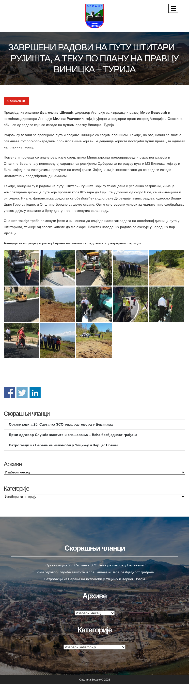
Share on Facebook (9, 392)
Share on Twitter (22, 392)
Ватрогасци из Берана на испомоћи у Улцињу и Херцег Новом (63, 445)
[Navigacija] (173, 8)
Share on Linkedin (35, 392)
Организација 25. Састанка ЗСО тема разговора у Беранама (61, 424)
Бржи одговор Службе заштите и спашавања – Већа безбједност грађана (73, 435)
